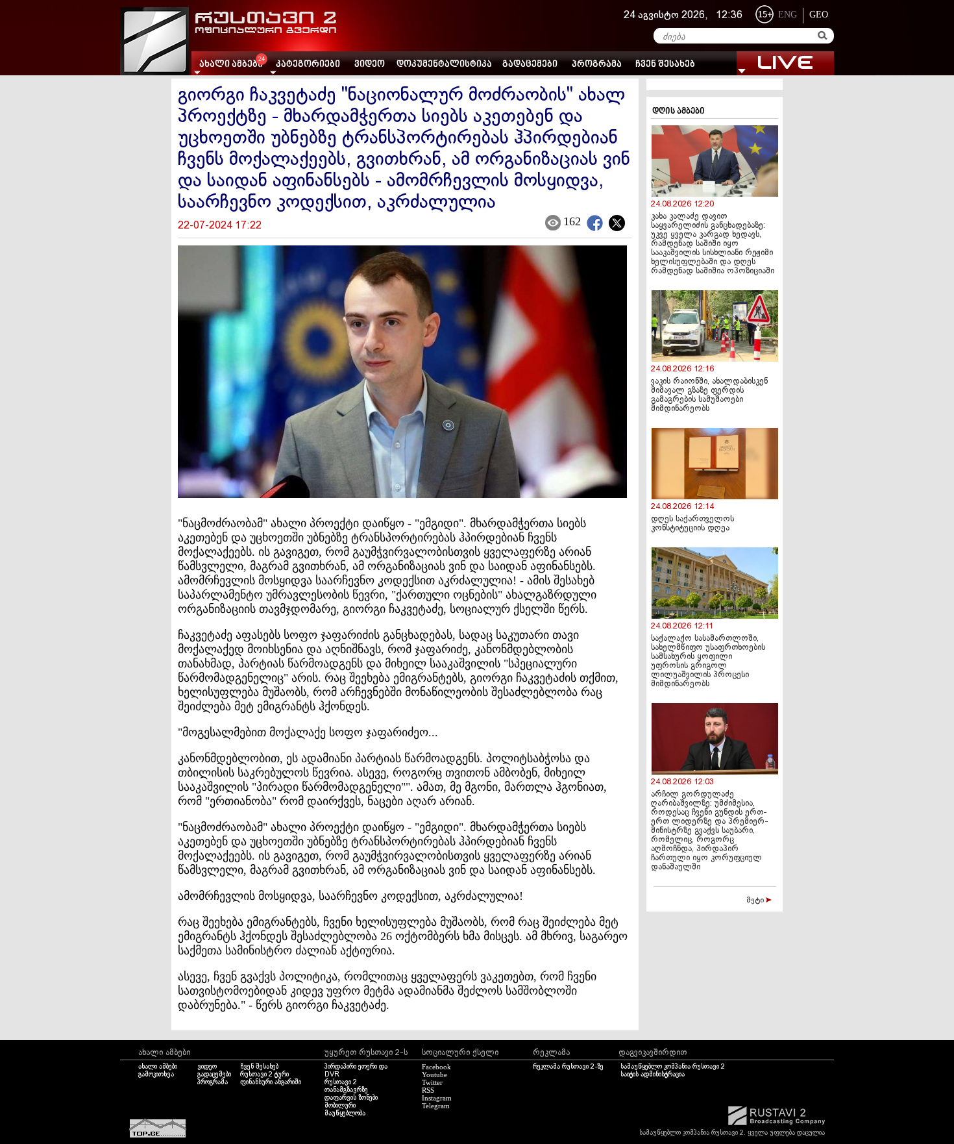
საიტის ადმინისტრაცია (652, 1074)
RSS (428, 1090)
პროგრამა (597, 64)
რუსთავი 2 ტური (264, 1074)
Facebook (436, 1067)
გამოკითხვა (156, 1074)
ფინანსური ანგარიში (270, 1082)
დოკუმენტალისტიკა (444, 64)
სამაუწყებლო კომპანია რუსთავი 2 (672, 1066)
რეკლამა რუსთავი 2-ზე (568, 1066)
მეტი (756, 900)
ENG (787, 14)
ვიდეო (369, 64)
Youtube (434, 1074)
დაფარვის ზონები (351, 1098)
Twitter (432, 1082)
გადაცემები (529, 64)
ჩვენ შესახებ (665, 64)
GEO (818, 14)
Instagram (437, 1098)
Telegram (436, 1106)
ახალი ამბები (157, 1066)
